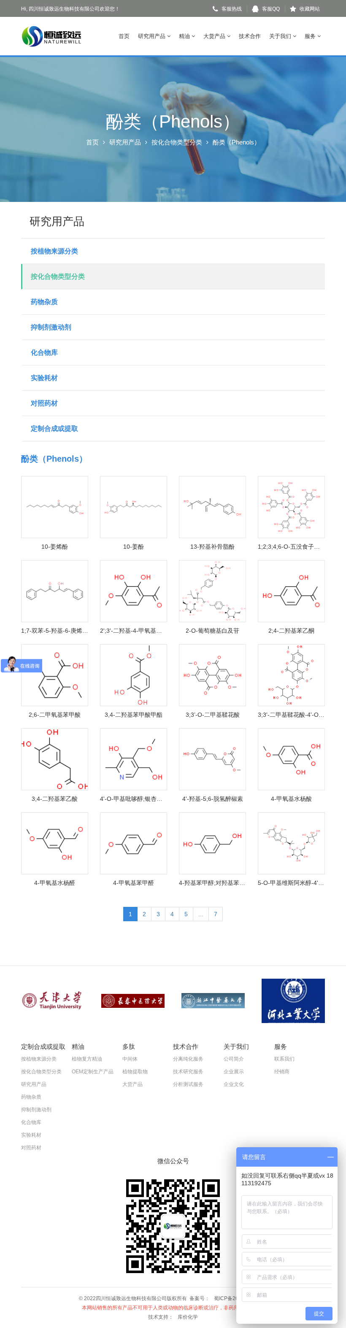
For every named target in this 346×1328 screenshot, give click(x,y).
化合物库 (44, 352)
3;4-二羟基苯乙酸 (55, 798)
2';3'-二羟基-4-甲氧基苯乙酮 (133, 630)
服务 (311, 36)
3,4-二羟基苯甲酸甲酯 (133, 714)
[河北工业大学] (293, 1001)
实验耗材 (44, 377)
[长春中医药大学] (133, 1001)
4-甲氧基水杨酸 (291, 798)
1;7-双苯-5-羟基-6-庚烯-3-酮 (54, 630)
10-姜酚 (133, 546)
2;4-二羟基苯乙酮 (291, 630)
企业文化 (234, 1084)
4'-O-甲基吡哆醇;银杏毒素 (133, 798)
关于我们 (281, 36)
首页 (124, 36)
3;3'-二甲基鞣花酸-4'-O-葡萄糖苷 (291, 714)
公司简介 (234, 1059)
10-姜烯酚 (54, 546)
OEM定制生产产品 (93, 1072)
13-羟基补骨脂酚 (212, 546)
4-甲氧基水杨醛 (54, 882)
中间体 (130, 1059)
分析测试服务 (188, 1084)
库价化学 (188, 1317)
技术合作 (250, 36)
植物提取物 (135, 1072)
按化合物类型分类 (176, 142)
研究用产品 (152, 36)
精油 (185, 36)
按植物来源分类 (54, 251)
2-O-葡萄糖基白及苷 (212, 630)
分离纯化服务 (188, 1059)
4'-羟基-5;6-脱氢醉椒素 (212, 798)
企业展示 (234, 1072)
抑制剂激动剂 (51, 327)
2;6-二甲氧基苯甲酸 (55, 714)
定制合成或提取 (54, 428)
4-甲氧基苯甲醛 (133, 882)
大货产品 (215, 36)
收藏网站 (310, 9)
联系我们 (284, 1059)
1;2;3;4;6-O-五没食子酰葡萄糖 (291, 546)
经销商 (281, 1072)
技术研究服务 (188, 1072)
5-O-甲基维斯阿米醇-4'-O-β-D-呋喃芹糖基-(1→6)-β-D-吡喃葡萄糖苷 (291, 882)
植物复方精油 (87, 1059)
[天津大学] (52, 1001)
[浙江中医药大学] (213, 1001)
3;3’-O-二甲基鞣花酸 (213, 714)
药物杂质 (44, 301)
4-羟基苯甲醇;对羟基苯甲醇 (212, 882)
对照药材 (44, 403)
